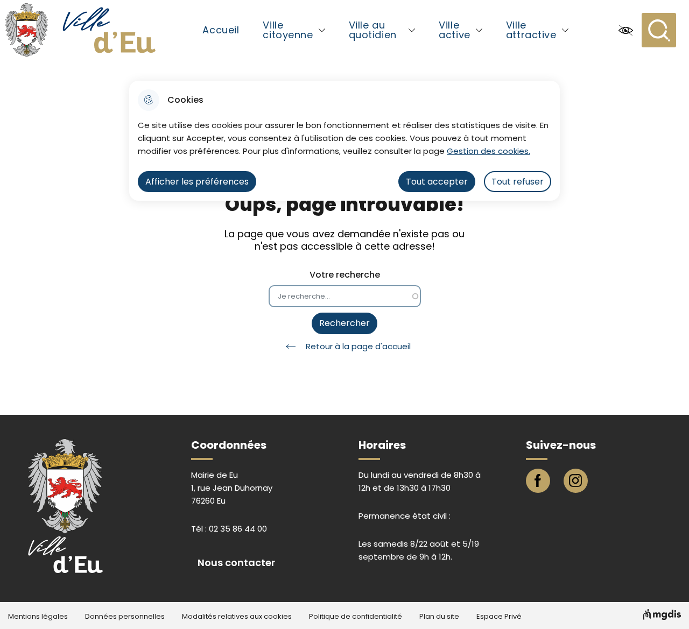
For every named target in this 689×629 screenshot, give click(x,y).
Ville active (454, 29)
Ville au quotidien (373, 29)
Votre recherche (345, 275)
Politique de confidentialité (355, 616)
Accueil (220, 30)
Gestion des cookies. (488, 151)
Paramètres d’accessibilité (625, 30)
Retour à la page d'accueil (358, 346)
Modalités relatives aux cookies (237, 616)
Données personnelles (125, 616)
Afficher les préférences (197, 181)
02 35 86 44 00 (238, 528)
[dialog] (344, 141)
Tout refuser (517, 181)
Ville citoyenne (288, 29)
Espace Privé (499, 616)
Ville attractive (531, 29)
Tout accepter (437, 181)
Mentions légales (38, 616)
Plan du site (439, 616)
